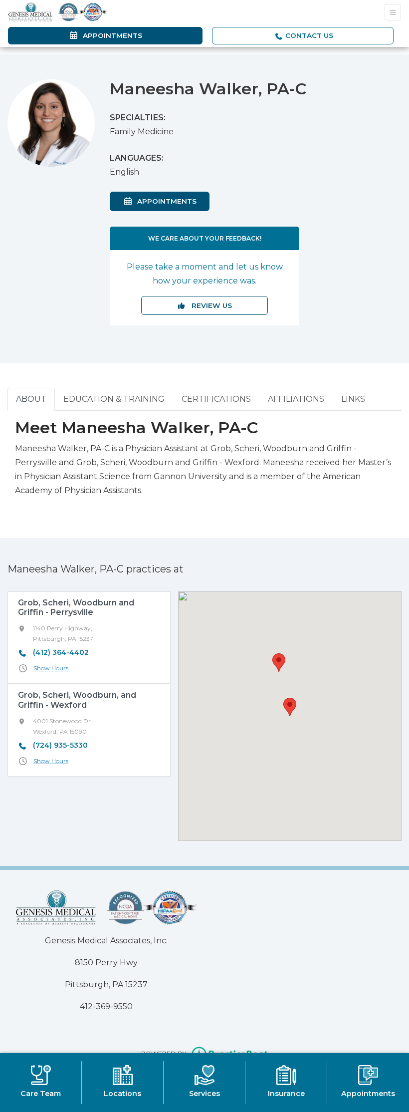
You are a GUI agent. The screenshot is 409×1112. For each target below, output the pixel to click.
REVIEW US (209, 305)
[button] (289, 707)
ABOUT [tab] (31, 399)
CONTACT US (308, 35)
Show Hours (50, 668)
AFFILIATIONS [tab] (296, 399)
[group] (89, 637)
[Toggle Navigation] (393, 12)
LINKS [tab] (353, 399)
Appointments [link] (110, 35)
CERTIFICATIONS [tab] (216, 399)
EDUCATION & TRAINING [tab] (114, 399)
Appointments (171, 201)
